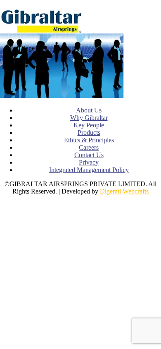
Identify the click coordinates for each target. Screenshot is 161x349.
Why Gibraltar (89, 117)
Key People (88, 125)
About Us (89, 110)
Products (89, 132)
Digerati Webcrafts (124, 191)
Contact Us (89, 154)
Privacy (89, 162)
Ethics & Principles (89, 139)
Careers (89, 147)
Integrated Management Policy (89, 169)
